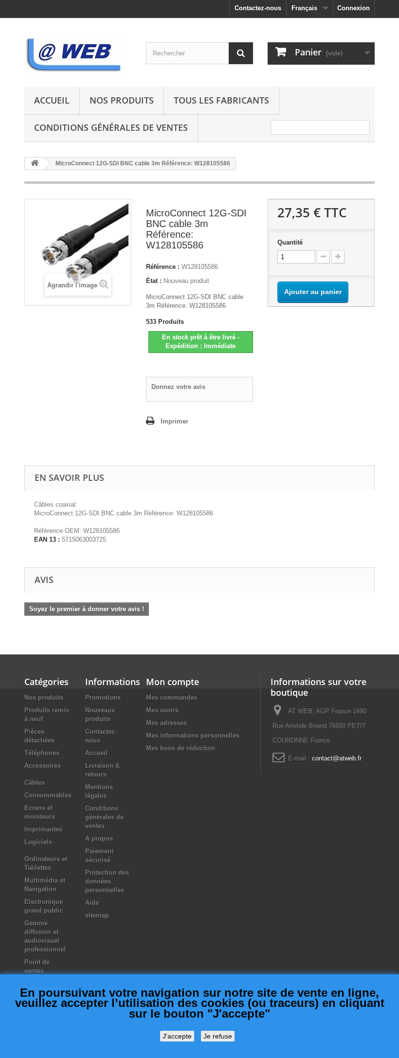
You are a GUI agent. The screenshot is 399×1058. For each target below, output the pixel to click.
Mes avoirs (162, 710)
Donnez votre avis (178, 386)
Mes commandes (171, 697)
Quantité (290, 242)
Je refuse (217, 1036)
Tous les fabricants (221, 100)
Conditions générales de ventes (111, 127)
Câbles (34, 782)
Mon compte (172, 682)
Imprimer (174, 421)
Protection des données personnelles (107, 881)
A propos (99, 838)
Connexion (353, 8)
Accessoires (42, 765)
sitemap (97, 915)
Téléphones (41, 753)
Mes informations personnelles (192, 735)
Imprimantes (43, 829)
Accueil (52, 100)
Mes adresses (166, 722)
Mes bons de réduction (180, 748)
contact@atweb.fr (337, 758)
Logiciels (38, 842)
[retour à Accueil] (34, 164)
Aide (92, 902)
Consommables (48, 795)
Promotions (103, 697)
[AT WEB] (77, 55)
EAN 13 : (47, 539)
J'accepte (177, 1036)
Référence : (163, 266)
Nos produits (122, 100)
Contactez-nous (258, 8)
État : (154, 280)
